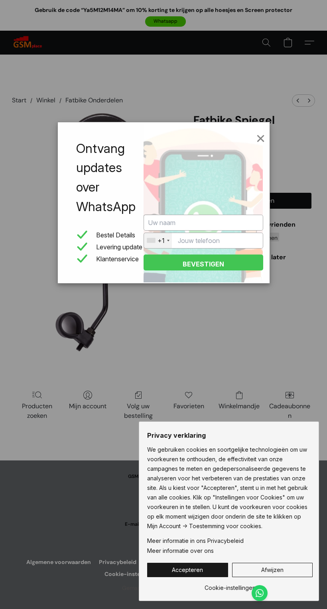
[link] (230, 585)
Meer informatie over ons (180, 550)
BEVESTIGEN (203, 264)
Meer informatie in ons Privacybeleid (195, 540)
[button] (187, 570)
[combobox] (158, 240)
